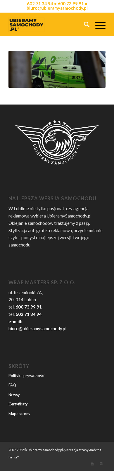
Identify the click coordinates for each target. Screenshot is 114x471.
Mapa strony (19, 413)
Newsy (14, 394)
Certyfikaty (18, 404)
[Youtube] (92, 463)
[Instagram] (101, 463)
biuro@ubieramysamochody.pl (37, 328)
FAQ (12, 385)
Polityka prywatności (26, 375)
